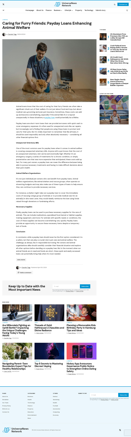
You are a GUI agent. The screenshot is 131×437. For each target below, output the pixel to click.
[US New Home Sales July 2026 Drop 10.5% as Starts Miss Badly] (103, 71)
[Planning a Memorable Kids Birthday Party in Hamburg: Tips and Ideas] (81, 312)
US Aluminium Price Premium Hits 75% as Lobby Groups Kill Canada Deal (119, 37)
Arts (36, 322)
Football (55, 406)
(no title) (105, 105)
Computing (56, 412)
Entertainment (32, 415)
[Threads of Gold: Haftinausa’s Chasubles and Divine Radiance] (49, 312)
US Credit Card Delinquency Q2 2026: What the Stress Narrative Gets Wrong (119, 60)
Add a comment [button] (25, 272)
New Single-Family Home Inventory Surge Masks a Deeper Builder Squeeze (119, 82)
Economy (55, 415)
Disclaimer (5, 399)
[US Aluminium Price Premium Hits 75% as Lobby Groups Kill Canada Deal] (103, 36)
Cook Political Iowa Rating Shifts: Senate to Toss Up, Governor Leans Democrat (118, 48)
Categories (31, 393)
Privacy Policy (69, 291)
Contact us (123, 4)
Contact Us (5, 412)
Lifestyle (5, 19)
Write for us (6, 409)
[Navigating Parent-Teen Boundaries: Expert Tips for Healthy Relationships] (17, 351)
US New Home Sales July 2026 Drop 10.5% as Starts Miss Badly (119, 71)
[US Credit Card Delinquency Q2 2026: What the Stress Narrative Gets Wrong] (103, 59)
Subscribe (85, 286)
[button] (114, 4)
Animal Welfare (21, 259)
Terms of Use (79, 291)
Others (55, 393)
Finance (30, 406)
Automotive (56, 409)
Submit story (82, 393)
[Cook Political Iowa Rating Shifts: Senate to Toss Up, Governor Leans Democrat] (103, 48)
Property (30, 409)
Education (31, 412)
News (29, 418)
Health (30, 399)
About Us (5, 396)
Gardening (56, 399)
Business (30, 396)
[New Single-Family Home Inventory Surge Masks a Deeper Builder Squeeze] (103, 82)
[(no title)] (114, 102)
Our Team (5, 402)
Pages (4, 393)
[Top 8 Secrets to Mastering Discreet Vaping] (49, 351)
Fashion (55, 396)
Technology (31, 402)
